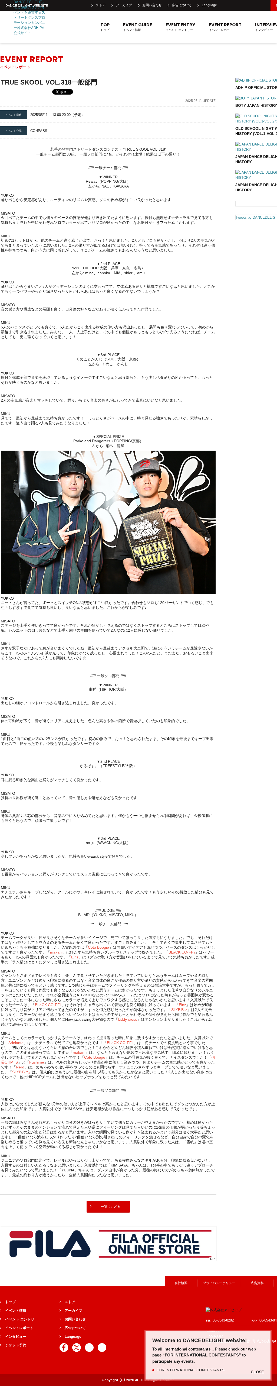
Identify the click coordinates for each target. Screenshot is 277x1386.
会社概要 (180, 1283)
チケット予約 (15, 1345)
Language (209, 5)
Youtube (262, 5)
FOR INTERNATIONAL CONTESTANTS (190, 1370)
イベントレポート (225, 26)
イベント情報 (137, 26)
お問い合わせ (152, 5)
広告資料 (257, 1283)
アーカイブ (124, 5)
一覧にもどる (110, 1207)
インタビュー (15, 1337)
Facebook (226, 5)
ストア (100, 5)
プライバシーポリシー (219, 1283)
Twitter (238, 5)
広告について (182, 5)
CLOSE (257, 1372)
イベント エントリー (180, 26)
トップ (105, 26)
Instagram (250, 5)
